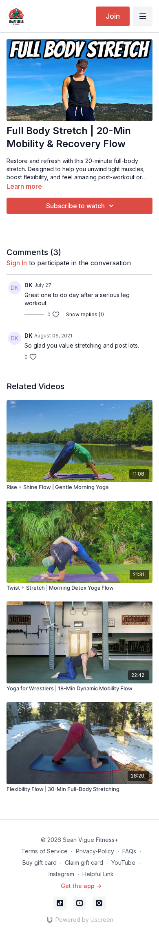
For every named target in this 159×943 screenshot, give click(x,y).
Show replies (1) (85, 314)
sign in (17, 263)
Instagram (61, 873)
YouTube (123, 862)
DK (28, 285)
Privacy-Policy (95, 851)
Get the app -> (81, 885)
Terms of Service (44, 851)
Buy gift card (39, 862)
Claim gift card (84, 862)
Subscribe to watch (75, 206)
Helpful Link (98, 873)
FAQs (129, 851)
